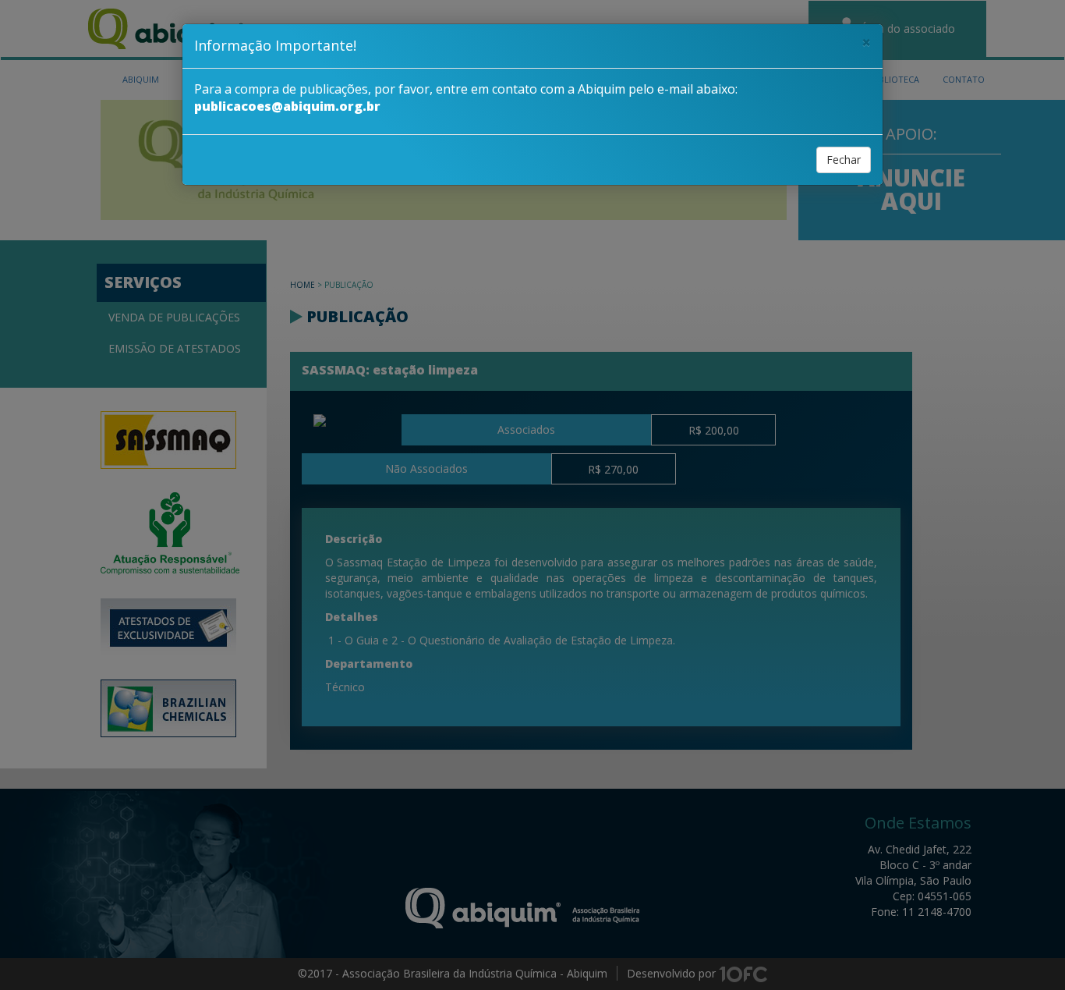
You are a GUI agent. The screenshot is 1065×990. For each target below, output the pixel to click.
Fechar (843, 159)
